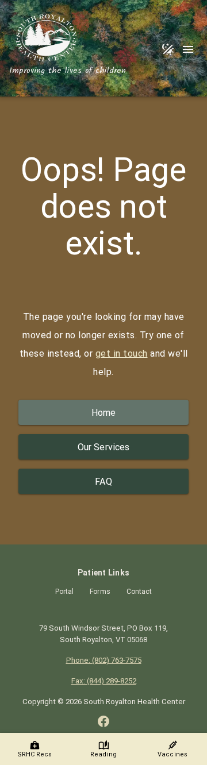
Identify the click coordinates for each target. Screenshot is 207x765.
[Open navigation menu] (188, 49)
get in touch (121, 353)
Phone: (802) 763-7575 (103, 660)
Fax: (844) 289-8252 (103, 681)
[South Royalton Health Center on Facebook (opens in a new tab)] (103, 721)
